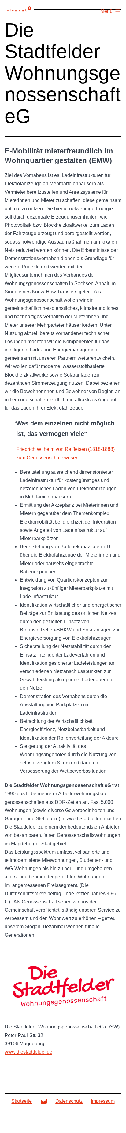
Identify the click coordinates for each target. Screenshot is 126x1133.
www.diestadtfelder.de (28, 1051)
